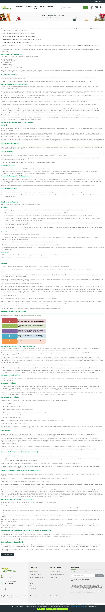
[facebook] (2, 589)
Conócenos (33, 586)
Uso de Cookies (55, 571)
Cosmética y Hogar (36, 574)
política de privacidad (84, 579)
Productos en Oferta (36, 577)
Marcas (32, 580)
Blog (31, 583)
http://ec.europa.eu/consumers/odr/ (26, 539)
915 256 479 (98, 7)
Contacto (33, 588)
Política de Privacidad (57, 574)
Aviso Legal (53, 577)
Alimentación (34, 571)
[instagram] (5, 589)
